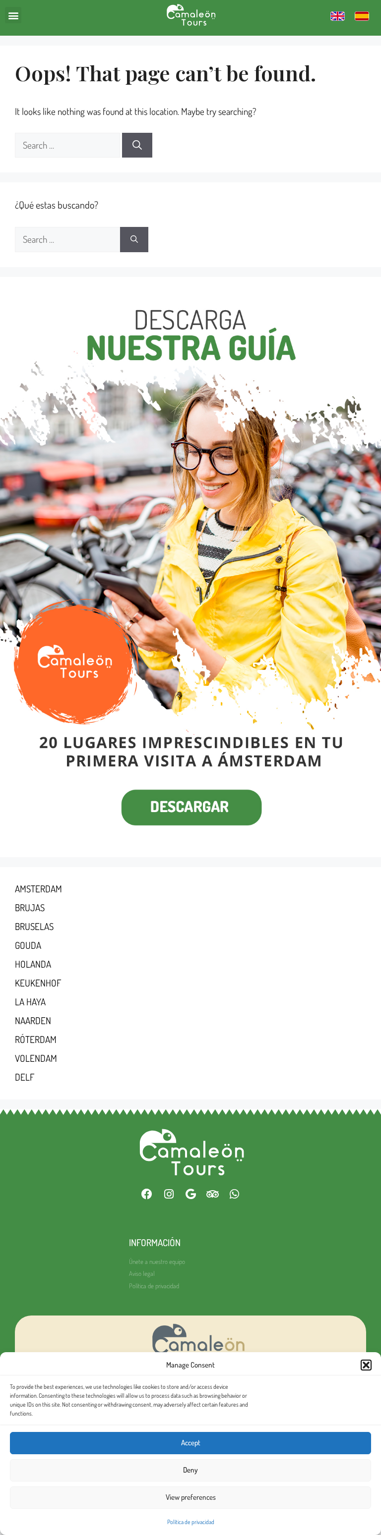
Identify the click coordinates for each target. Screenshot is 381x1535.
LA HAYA (30, 1001)
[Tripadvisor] (212, 1194)
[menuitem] (337, 15)
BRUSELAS (34, 926)
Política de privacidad (190, 1522)
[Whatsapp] (234, 1194)
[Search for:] (68, 145)
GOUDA (28, 945)
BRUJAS (30, 907)
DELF (24, 1077)
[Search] (137, 145)
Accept (190, 1442)
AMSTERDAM (38, 888)
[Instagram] (169, 1194)
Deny (190, 1470)
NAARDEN (33, 1020)
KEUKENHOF (38, 983)
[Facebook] (147, 1194)
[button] (366, 1365)
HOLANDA (33, 964)
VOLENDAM (36, 1058)
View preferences (191, 1497)
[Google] (190, 1194)
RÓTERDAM (36, 1039)
